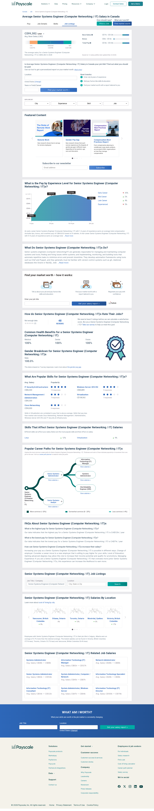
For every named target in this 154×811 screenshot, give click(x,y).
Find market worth (122, 23)
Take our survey (88, 325)
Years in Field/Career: (33, 85)
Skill (89, 103)
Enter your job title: (32, 299)
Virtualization (82, 395)
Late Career (102, 200)
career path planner (45, 454)
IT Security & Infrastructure (36, 387)
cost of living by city (47, 602)
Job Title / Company (35, 581)
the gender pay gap (74, 367)
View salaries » (53, 480)
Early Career (102, 193)
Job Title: (23, 723)
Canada (24, 12)
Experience (62, 103)
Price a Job (104, 23)
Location (70, 581)
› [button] (122, 138)
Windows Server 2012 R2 (87, 387)
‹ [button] (32, 138)
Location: (28, 74)
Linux (27, 438)
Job (31, 12)
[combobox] (51, 78)
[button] (28, 23)
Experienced (103, 204)
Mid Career (102, 197)
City (36, 103)
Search (117, 584)
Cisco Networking (32, 405)
